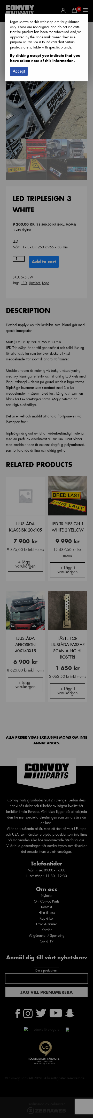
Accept (19, 71)
